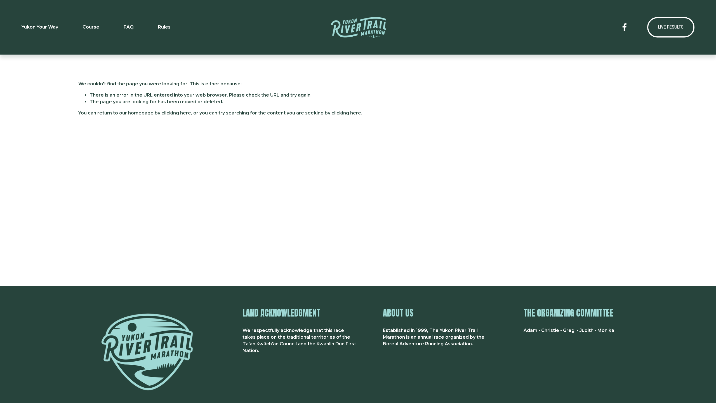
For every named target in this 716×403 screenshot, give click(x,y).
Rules (164, 27)
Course (91, 27)
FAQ (129, 27)
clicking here (176, 113)
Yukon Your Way (40, 27)
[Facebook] (624, 27)
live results (671, 27)
